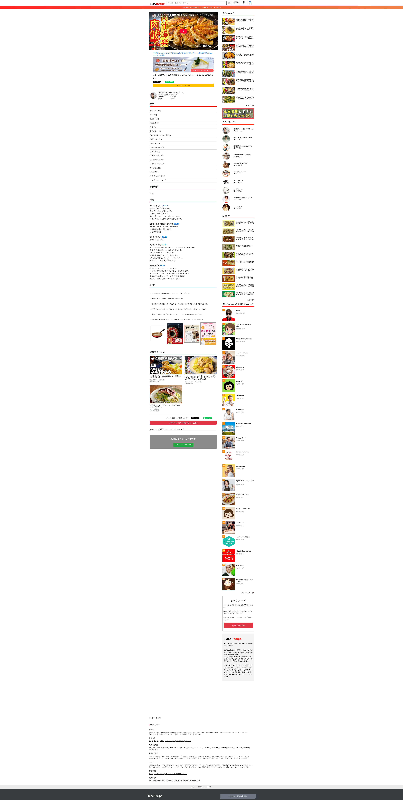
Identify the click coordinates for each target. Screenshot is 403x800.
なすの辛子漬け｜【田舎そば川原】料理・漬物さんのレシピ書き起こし (245, 46)
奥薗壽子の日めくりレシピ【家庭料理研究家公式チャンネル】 (243, 197)
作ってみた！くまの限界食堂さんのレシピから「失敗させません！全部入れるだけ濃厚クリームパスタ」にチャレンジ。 (245, 222)
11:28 (164, 245)
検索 (228, 3)
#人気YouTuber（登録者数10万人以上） (200, 53)
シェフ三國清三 (238, 206)
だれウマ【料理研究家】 (241, 163)
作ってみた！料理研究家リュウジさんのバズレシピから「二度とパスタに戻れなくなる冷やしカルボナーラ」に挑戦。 (245, 270)
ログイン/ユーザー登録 (183, 445)
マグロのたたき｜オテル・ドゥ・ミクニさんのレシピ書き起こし (165, 405)
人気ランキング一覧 (247, 593)
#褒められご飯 (176, 53)
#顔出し (183, 53)
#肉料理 (155, 53)
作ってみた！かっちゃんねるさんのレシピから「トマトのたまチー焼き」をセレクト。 (245, 262)
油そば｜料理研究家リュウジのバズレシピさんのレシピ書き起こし (245, 63)
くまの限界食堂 (238, 180)
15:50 (162, 265)
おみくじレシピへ (238, 625)
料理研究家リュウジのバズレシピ (171, 93)
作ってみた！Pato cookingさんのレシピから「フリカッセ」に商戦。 (245, 230)
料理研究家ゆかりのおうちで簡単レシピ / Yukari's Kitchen (243, 146)
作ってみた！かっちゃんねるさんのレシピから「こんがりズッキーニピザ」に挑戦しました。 (245, 293)
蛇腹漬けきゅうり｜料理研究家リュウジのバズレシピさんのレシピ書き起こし (245, 98)
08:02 (164, 237)
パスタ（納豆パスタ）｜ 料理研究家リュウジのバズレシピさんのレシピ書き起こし (245, 28)
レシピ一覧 (249, 105)
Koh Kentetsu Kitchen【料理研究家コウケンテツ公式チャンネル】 (244, 137)
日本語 (200, 787)
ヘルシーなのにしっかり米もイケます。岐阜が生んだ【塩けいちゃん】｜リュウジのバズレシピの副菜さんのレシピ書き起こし (200, 377)
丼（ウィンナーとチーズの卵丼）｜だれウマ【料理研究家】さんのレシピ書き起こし (245, 37)
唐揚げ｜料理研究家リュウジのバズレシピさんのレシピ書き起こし (245, 20)
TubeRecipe (154, 796)
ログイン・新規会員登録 (238, 796)
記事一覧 (250, 300)
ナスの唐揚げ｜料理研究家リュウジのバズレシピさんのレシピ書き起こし (245, 89)
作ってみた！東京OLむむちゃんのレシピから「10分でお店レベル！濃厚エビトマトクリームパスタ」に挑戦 (245, 277)
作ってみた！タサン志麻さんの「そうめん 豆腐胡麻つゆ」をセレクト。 (245, 246)
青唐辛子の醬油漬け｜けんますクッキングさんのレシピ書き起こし (245, 72)
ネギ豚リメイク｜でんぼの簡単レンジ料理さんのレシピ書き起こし (165, 376)
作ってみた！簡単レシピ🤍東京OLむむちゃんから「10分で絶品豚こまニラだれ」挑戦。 (244, 254)
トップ (151, 718)
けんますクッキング (239, 171)
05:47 (176, 224)
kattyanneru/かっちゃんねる (242, 154)
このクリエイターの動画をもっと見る (183, 423)
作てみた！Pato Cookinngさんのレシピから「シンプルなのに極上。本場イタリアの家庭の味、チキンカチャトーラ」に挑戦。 (245, 238)
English (208, 787)
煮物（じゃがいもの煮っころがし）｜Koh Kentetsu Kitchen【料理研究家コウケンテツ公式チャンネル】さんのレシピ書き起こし (245, 54)
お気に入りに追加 (184, 85)
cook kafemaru (238, 189)
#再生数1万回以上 (158, 55)
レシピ (158, 718)
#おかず (168, 53)
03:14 (165, 206)
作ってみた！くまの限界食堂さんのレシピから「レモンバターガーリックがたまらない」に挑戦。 (245, 285)
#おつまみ (161, 53)
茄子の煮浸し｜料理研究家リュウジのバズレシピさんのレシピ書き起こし (245, 80)
